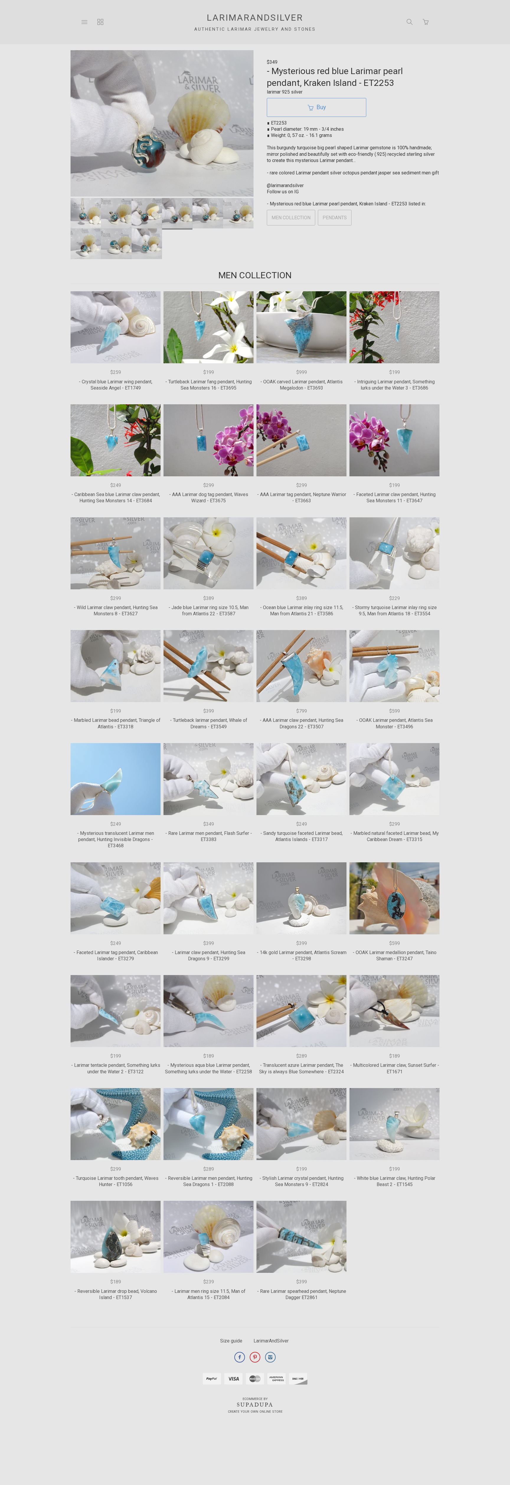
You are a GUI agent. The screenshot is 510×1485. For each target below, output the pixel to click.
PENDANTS (335, 217)
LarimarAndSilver (271, 1341)
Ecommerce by (255, 1399)
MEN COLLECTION (291, 217)
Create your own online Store (255, 1412)
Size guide (231, 1341)
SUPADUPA (255, 1404)
